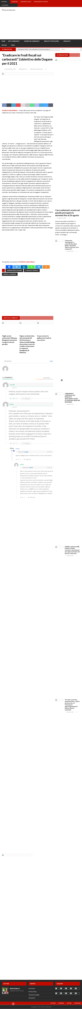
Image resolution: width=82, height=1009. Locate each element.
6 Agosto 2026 (70, 404)
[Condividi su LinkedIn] (13, 105)
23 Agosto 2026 (61, 218)
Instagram (77, 1003)
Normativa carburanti (32, 41)
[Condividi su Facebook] (4, 105)
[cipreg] (17, 912)
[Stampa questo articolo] (27, 105)
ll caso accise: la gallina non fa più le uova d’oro (44, 338)
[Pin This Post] (18, 105)
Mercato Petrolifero (51, 41)
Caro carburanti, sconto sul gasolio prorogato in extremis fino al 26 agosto (67, 213)
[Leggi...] (64, 235)
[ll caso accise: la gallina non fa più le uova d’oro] (45, 328)
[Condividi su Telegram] (41, 105)
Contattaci (15, 2)
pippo (26, 452)
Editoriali (4, 2)
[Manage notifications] (13, 1003)
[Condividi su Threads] (50, 105)
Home (3, 41)
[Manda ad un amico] (23, 105)
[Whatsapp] (31, 267)
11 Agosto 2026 (70, 251)
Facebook (61, 1003)
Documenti (32, 998)
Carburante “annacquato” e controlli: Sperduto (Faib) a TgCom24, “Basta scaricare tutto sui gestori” (72, 245)
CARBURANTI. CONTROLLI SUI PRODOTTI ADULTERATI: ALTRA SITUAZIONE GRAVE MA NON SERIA (72, 398)
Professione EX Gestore (41, 2)
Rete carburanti (14, 41)
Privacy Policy (32, 992)
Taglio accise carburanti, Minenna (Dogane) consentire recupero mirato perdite (9, 340)
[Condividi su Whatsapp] (32, 105)
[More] (46, 267)
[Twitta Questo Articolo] (9, 105)
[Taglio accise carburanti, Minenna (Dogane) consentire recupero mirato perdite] (10, 328)
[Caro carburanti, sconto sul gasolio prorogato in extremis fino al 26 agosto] (67, 133)
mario (31, 468)
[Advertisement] (56, 23)
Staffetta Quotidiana (9, 110)
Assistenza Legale (26, 2)
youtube (52, 1003)
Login (51, 361)
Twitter (69, 1003)
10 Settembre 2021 (10, 69)
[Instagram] (80, 1)
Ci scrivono (5, 5)
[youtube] (68, 1)
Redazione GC (23, 69)
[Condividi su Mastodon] (36, 105)
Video (13, 45)
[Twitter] (76, 1)
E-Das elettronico (31, 270)
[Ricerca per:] (70, 49)
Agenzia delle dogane (14, 270)
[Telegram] (38, 267)
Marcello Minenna (10, 274)
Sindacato (66, 41)
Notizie (4, 45)
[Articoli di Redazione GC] (5, 993)
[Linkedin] (24, 267)
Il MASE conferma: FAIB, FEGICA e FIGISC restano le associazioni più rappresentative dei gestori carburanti (72, 550)
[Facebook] (72, 1)
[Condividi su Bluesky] (46, 105)
